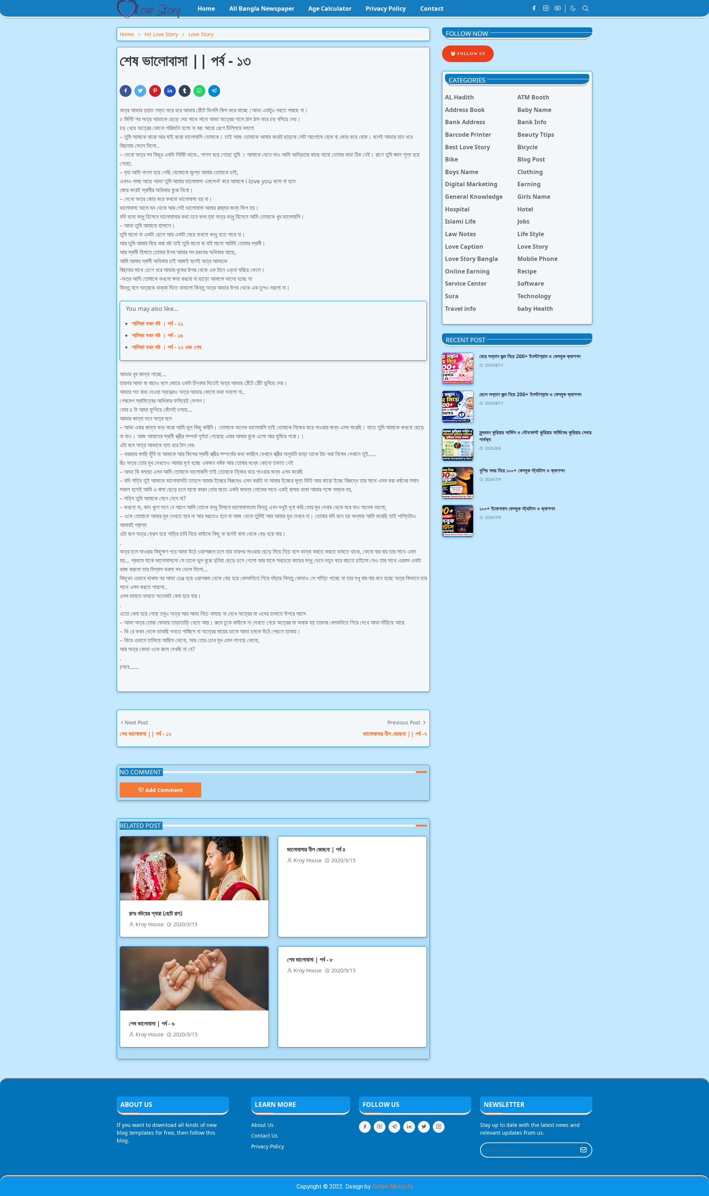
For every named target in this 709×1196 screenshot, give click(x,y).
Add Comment (164, 790)
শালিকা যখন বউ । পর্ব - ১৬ (157, 335)
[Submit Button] (583, 1150)
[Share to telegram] (214, 91)
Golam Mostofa (392, 1186)
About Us (262, 1124)
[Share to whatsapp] (199, 91)
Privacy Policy (267, 1146)
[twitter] (424, 1127)
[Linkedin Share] (170, 91)
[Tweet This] (140, 91)
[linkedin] (409, 1127)
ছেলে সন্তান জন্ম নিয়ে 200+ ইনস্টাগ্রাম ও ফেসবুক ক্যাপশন (530, 394)
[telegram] (394, 1127)
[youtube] (558, 8)
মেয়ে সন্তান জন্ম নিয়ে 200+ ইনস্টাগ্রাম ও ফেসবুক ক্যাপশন (529, 356)
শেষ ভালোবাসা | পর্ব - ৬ (152, 1023)
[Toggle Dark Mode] (573, 8)
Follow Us (470, 53)
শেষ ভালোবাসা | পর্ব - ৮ (310, 959)
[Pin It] (155, 91)
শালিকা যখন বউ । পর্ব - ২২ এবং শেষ (166, 347)
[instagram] (546, 8)
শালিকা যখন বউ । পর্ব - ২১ (157, 323)
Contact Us (264, 1135)
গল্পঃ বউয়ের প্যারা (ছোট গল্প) (155, 913)
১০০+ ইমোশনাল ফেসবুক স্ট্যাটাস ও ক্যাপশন (517, 508)
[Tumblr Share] (185, 91)
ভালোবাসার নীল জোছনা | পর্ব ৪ (316, 849)
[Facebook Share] (125, 91)
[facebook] (534, 8)
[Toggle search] (585, 8)
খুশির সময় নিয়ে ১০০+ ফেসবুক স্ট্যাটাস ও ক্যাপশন (522, 470)
